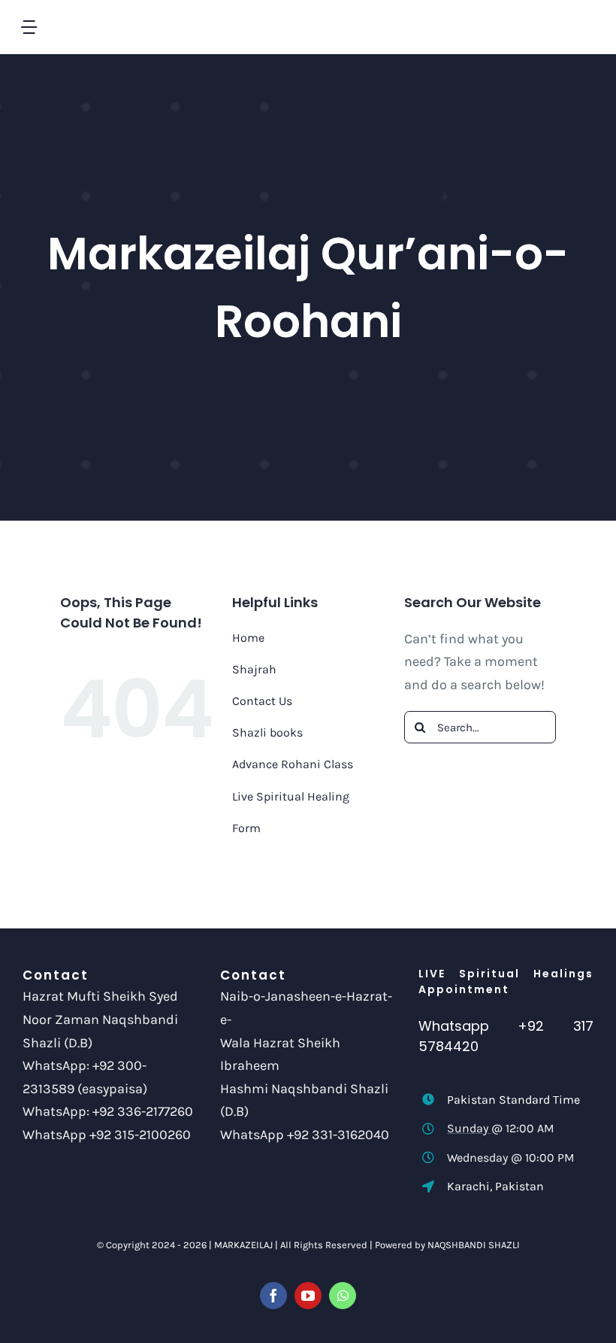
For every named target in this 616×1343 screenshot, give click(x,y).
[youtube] (308, 1295)
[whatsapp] (342, 1295)
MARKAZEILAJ (243, 1244)
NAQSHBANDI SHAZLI (473, 1244)
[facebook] (273, 1295)
